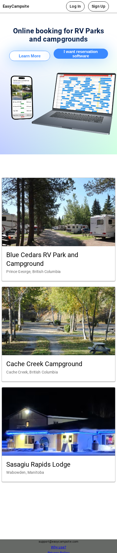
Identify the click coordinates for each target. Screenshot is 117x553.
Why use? (58, 547)
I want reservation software (81, 53)
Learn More (30, 56)
